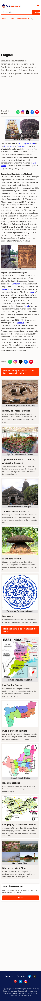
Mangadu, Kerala (11, 558)
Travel (11, 18)
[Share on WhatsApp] (18, 112)
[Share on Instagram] (22, 112)
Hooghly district (11, 782)
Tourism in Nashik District (16, 511)
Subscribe (20, 898)
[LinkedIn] (20, 981)
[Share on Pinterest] (37, 112)
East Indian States (12, 685)
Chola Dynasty (7, 289)
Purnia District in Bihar (14, 730)
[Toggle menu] (38, 5)
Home (4, 18)
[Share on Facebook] (32, 112)
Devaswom (8, 616)
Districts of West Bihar (14, 868)
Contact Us (9, 976)
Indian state (9, 146)
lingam (31, 292)
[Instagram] (25, 981)
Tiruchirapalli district (26, 143)
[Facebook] (29, 976)
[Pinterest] (15, 981)
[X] (35, 976)
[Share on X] (27, 112)
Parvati (26, 306)
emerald (20, 323)
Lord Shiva (16, 284)
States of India (22, 18)
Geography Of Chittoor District (19, 824)
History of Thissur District (16, 410)
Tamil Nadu (21, 146)
